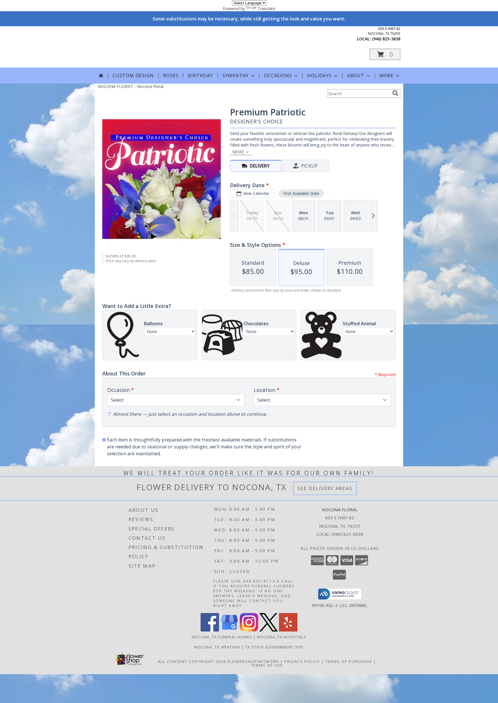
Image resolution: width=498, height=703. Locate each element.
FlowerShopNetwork (253, 661)
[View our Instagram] (249, 630)
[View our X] (268, 630)
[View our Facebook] (210, 630)
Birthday (200, 75)
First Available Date (301, 193)
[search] (395, 93)
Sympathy (235, 75)
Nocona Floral (151, 46)
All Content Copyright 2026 (192, 661)
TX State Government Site (274, 647)
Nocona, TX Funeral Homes (222, 637)
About (355, 75)
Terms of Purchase (348, 661)
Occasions (278, 75)
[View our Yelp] (288, 630)
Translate (266, 8)
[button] (385, 54)
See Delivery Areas (324, 488)
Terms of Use (267, 665)
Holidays (319, 75)
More (387, 75)
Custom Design (133, 75)
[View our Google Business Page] (229, 630)
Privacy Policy (302, 661)
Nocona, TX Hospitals (281, 637)
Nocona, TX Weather (217, 647)
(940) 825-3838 (386, 39)
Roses (170, 75)
